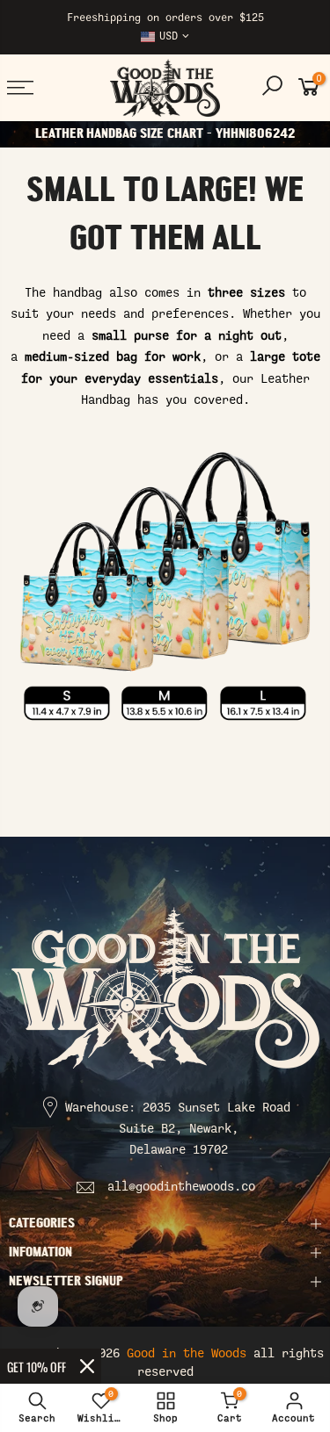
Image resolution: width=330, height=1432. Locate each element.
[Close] (87, 1366)
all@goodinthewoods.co (181, 1186)
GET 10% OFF (36, 1366)
